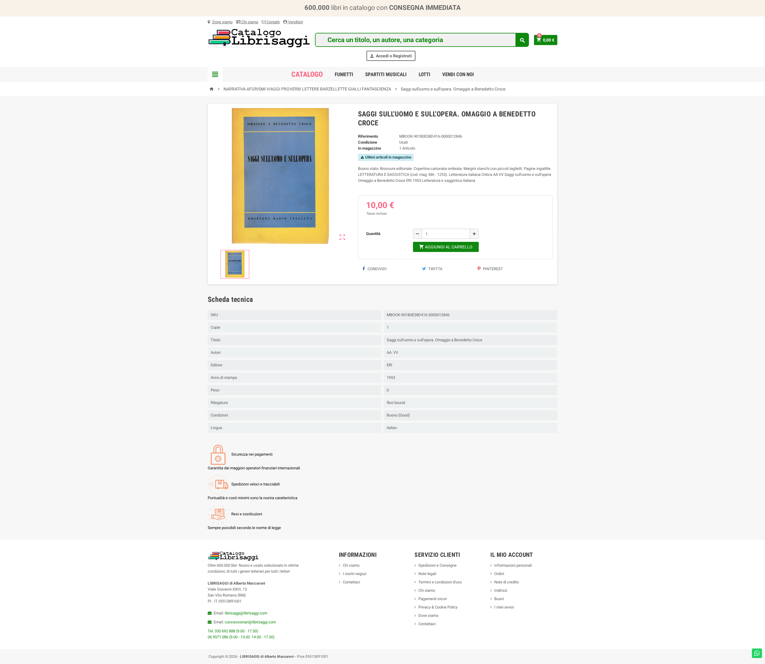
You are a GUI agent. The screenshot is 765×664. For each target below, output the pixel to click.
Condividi (377, 269)
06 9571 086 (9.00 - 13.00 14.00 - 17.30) (241, 637)
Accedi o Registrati (390, 56)
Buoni (499, 599)
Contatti (273, 22)
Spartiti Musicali (386, 74)
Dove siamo (222, 22)
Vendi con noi (458, 74)
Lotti (424, 74)
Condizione (367, 142)
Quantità (373, 233)
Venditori (295, 22)
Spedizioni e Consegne (437, 565)
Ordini (499, 573)
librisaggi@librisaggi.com (246, 613)
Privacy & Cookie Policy (438, 607)
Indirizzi (500, 590)
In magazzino (369, 148)
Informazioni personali (513, 565)
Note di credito (506, 582)
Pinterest (492, 269)
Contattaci (351, 582)
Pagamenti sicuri (432, 599)
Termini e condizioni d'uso (440, 582)
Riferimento (368, 136)
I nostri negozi (354, 573)
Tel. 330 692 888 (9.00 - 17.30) (233, 631)
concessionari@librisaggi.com (250, 622)
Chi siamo (249, 22)
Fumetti (344, 74)
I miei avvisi (504, 607)
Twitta (434, 269)
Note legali (427, 573)
